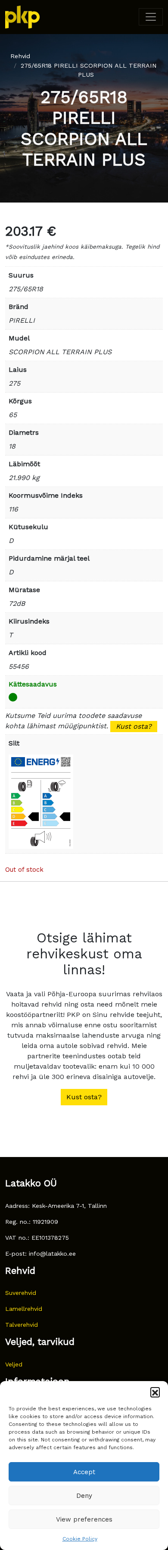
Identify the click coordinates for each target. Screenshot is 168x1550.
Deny (84, 1496)
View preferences (84, 1519)
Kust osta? (134, 726)
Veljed (13, 1364)
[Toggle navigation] (151, 16)
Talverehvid (21, 1324)
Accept (84, 1472)
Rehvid (20, 56)
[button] (155, 1392)
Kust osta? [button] (84, 1097)
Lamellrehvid (23, 1308)
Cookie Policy (79, 1539)
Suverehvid (20, 1292)
